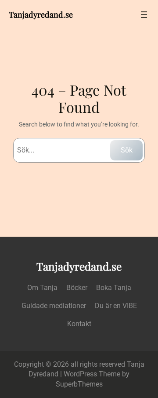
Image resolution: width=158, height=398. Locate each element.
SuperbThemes (79, 384)
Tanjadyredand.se (41, 14)
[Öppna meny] (144, 14)
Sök (127, 150)
